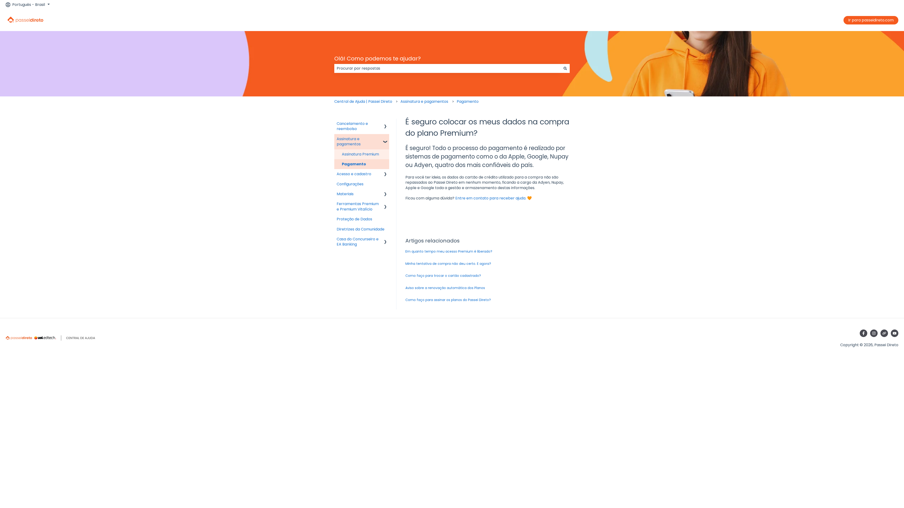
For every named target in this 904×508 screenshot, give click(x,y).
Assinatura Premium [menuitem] (360, 154)
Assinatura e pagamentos (424, 101)
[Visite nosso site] (884, 333)
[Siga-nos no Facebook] (863, 333)
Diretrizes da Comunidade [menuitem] (360, 229)
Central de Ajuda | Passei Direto (363, 101)
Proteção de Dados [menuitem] (354, 219)
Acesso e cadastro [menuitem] (354, 174)
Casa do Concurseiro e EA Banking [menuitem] (358, 241)
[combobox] (447, 68)
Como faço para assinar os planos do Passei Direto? (448, 300)
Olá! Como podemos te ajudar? (377, 58)
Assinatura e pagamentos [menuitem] (349, 141)
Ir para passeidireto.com (871, 20)
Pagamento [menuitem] (354, 164)
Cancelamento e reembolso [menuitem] (352, 126)
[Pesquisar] (565, 68)
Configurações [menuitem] (350, 184)
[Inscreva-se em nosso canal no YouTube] (894, 333)
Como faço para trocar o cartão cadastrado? (443, 275)
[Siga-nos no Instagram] (874, 333)
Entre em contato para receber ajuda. (490, 198)
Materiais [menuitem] (345, 194)
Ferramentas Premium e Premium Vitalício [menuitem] (358, 206)
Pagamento (468, 101)
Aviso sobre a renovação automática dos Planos (445, 288)
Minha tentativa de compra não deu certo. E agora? (448, 263)
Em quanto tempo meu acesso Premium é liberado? (448, 251)
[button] (385, 124)
